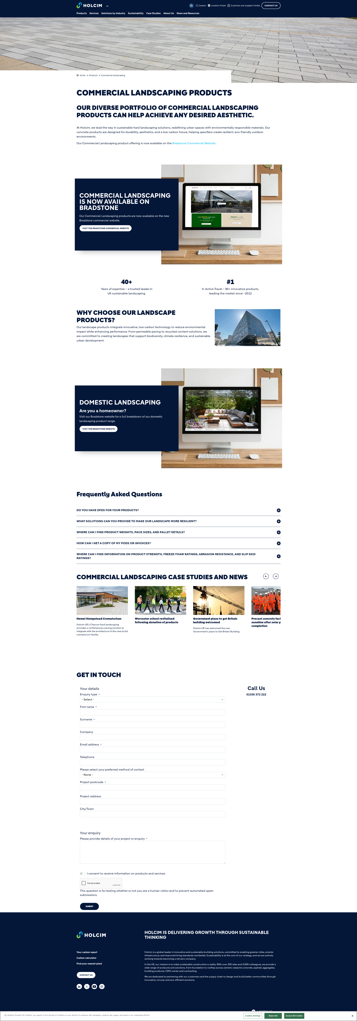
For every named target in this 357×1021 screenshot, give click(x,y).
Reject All (273, 1016)
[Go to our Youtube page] (95, 986)
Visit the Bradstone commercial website (105, 228)
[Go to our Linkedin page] (80, 986)
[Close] (352, 1016)
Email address (89, 744)
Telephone (87, 757)
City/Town (87, 809)
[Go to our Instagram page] (102, 986)
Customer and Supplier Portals (245, 5)
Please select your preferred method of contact (112, 769)
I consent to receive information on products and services (126, 873)
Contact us (86, 975)
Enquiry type (88, 694)
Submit (89, 906)
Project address (90, 796)
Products (82, 13)
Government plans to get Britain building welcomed (157, 620)
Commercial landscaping (113, 75)
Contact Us (271, 5)
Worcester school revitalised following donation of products (98, 620)
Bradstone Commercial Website (193, 143)
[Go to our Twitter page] (87, 986)
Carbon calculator (86, 957)
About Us (168, 13)
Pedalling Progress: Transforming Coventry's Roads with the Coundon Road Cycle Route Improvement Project (276, 624)
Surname (86, 719)
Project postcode (91, 782)
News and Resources (188, 13)
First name (87, 707)
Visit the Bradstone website (98, 429)
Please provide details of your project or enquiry (112, 838)
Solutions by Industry (113, 13)
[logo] (89, 6)
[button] (266, 576)
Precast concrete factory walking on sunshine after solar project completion (218, 622)
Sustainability (135, 13)
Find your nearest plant (89, 963)
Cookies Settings (252, 1016)
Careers (202, 5)
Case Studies (153, 13)
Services (94, 13)
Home (82, 75)
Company (86, 732)
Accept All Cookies (294, 1016)
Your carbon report (87, 952)
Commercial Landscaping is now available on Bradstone (125, 201)
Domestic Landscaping (120, 402)
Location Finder (218, 5)
